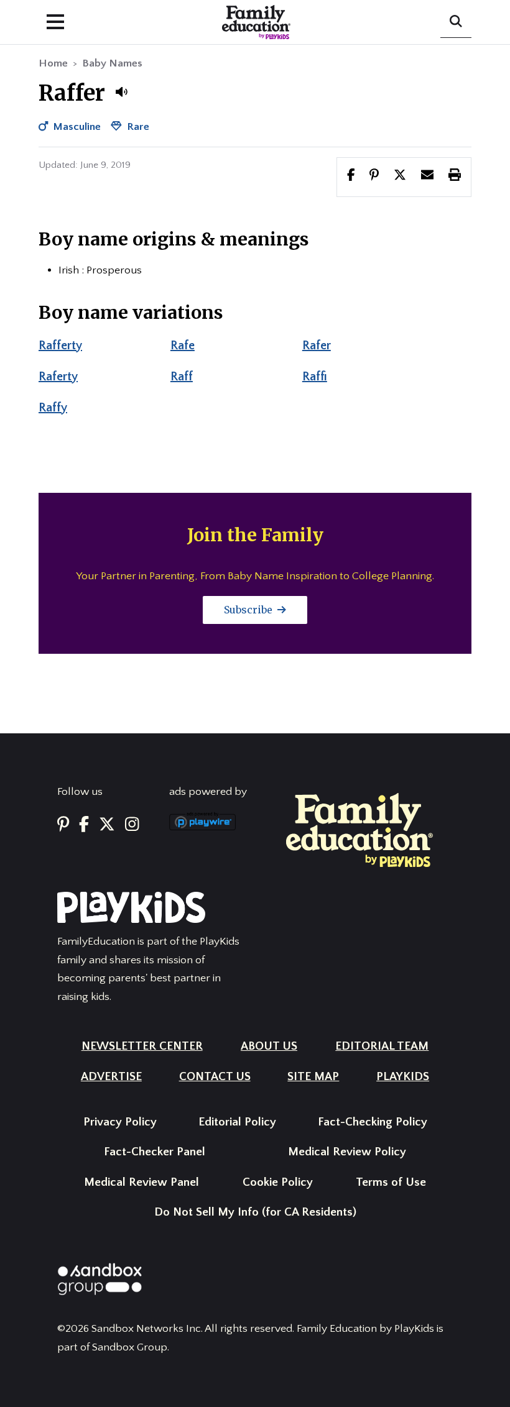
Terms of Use (391, 1182)
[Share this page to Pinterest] (374, 176)
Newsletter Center (142, 1046)
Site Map (313, 1076)
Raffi (314, 376)
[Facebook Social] (84, 825)
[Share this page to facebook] (351, 176)
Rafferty (60, 345)
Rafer (316, 345)
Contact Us (215, 1076)
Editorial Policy (237, 1122)
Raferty (58, 376)
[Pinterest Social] (63, 825)
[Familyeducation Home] (359, 829)
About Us (269, 1046)
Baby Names (112, 63)
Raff (181, 376)
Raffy (53, 408)
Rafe (182, 345)
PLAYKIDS (402, 1076)
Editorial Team (382, 1046)
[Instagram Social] (132, 825)
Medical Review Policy (347, 1151)
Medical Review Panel (141, 1182)
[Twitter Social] (107, 825)
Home (53, 63)
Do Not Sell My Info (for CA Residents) (255, 1212)
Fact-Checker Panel (154, 1151)
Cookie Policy (278, 1182)
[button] (121, 92)
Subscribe (249, 609)
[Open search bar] (455, 22)
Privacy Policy (120, 1122)
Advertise (111, 1076)
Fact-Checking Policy (372, 1122)
